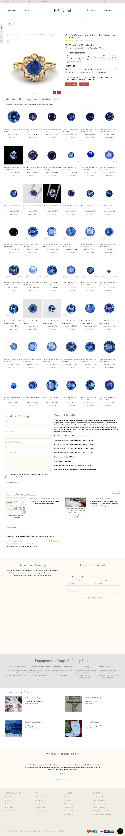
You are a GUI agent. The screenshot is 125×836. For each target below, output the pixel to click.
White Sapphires (68, 807)
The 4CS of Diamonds (99, 807)
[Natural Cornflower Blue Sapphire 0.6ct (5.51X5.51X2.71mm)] (71, 155)
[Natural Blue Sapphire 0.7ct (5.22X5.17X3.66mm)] (13, 308)
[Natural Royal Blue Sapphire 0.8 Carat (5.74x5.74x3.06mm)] (71, 116)
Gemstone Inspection (40, 797)
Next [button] (59, 92)
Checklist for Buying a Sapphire (101, 804)
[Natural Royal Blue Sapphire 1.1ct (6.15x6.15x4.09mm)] (52, 155)
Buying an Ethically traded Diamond (102, 811)
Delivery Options (89, 728)
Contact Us (8, 797)
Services (38, 793)
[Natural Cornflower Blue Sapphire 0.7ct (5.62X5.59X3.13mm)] (109, 155)
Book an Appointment (31, 703)
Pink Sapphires (68, 800)
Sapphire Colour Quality (99, 800)
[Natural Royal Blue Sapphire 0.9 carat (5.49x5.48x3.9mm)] (52, 116)
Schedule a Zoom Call (1, 35)
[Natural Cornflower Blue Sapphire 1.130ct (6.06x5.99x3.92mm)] (90, 116)
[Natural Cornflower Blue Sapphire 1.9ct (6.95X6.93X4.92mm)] (109, 385)
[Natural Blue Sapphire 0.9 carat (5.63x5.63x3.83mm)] (13, 155)
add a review (88, 40)
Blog (6, 804)
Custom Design (39, 804)
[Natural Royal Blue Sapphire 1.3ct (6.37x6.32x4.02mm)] (32, 155)
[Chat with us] (120, 831)
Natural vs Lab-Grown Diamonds (102, 814)
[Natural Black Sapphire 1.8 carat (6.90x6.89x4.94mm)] (13, 231)
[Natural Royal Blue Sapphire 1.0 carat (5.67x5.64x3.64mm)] (32, 116)
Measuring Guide (101, 72)
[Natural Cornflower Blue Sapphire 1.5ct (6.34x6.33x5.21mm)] (32, 308)
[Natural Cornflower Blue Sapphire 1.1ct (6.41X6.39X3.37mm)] (52, 385)
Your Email (9, 432)
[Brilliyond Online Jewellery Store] (62, 10)
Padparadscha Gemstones (71, 811)
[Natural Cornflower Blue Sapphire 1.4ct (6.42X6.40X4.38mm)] (109, 231)
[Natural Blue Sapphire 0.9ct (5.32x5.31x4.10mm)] (52, 308)
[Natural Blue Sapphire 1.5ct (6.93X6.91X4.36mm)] (13, 270)
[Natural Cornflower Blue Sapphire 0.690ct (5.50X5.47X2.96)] (90, 270)
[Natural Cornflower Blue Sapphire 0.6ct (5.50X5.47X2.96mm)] (13, 193)
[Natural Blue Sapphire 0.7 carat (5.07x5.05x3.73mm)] (71, 193)
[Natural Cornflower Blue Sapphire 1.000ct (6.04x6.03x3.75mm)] (109, 116)
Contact (90, 24)
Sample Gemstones (31, 728)
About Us (7, 800)
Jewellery (13, 24)
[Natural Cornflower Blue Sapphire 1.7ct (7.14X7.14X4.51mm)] (13, 385)
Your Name (9, 421)
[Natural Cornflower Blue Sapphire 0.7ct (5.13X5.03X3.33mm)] (109, 270)
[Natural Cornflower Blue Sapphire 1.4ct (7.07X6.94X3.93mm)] (32, 231)
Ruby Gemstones (68, 814)
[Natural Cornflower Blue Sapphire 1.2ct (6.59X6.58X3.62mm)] (90, 385)
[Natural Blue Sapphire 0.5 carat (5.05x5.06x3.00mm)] (109, 193)
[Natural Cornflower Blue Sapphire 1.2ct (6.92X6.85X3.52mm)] (71, 385)
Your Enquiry (11, 453)
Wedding (27, 10)
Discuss (84, 84)
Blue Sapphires (68, 797)
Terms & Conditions (10, 811)
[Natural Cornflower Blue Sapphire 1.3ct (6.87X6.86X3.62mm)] (109, 346)
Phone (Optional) (12, 442)
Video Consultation (40, 800)
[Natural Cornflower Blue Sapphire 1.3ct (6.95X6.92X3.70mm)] (71, 231)
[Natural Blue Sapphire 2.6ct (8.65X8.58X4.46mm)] (90, 231)
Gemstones (91, 10)
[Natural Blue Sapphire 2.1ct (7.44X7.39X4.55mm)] (32, 270)
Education (107, 10)
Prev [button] (54, 92)
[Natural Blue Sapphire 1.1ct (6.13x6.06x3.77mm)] (52, 193)
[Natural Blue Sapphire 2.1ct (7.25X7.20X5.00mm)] (13, 116)
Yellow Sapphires (68, 804)
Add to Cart (71, 84)
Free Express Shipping (41, 811)
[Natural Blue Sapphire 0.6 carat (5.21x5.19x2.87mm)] (90, 193)
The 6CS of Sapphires (99, 797)
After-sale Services (40, 807)
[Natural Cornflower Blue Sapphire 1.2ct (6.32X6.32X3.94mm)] (52, 270)
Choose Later (85, 72)
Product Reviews (62, 780)
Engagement (10, 10)
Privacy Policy (9, 807)
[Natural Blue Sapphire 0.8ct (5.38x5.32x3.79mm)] (32, 193)
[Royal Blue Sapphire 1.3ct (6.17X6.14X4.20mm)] (90, 155)
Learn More (88, 703)
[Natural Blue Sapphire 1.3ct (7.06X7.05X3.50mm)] (52, 231)
